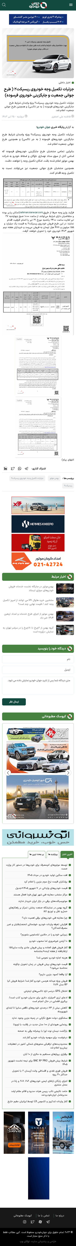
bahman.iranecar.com (31, 212)
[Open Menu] (70, 5)
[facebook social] (42, 1221)
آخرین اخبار (67, 854)
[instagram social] (26, 1221)
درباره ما (60, 1216)
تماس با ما (43, 1216)
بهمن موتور (54, 478)
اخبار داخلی (64, 82)
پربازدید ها (53, 854)
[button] (8, 773)
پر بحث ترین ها (37, 854)
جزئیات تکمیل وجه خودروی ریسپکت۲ (27, 478)
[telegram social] (49, 1221)
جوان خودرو (43, 127)
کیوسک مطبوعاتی (23, 1216)
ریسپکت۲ (68, 485)
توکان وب (25, 1241)
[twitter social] (34, 1221)
